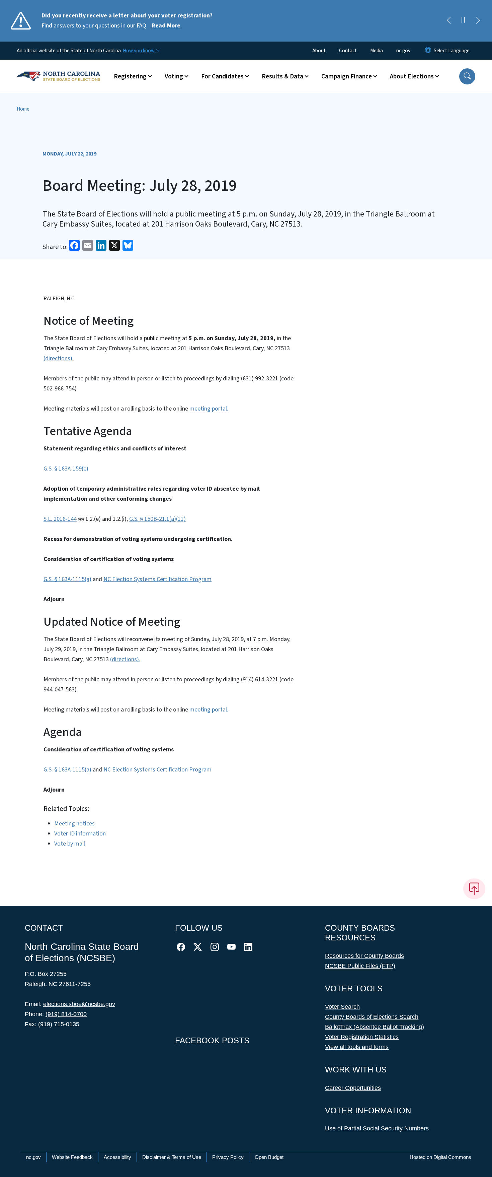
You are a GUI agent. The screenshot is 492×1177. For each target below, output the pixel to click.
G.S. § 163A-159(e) (66, 468)
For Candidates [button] (222, 76)
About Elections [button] (412, 76)
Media (376, 50)
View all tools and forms (357, 1047)
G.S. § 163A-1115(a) (67, 579)
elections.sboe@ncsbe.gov (79, 1004)
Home (23, 109)
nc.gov (403, 50)
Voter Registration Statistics (362, 1037)
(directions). (59, 358)
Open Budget (269, 1157)
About (319, 50)
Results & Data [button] (282, 76)
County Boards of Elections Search (371, 1016)
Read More (166, 25)
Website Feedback (72, 1157)
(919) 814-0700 (66, 1014)
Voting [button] (174, 76)
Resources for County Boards (364, 955)
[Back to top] (474, 888)
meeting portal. (208, 409)
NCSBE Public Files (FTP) (360, 966)
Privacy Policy (228, 1157)
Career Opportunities (353, 1088)
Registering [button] (130, 76)
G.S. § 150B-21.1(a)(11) (157, 519)
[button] (467, 76)
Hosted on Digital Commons (440, 1157)
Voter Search (342, 1006)
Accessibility (117, 1157)
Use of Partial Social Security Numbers (377, 1128)
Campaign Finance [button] (346, 76)
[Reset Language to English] (428, 51)
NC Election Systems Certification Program (157, 579)
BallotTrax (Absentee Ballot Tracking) (374, 1027)
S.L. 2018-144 (60, 519)
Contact (348, 50)
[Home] (58, 68)
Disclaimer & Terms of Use (171, 1157)
